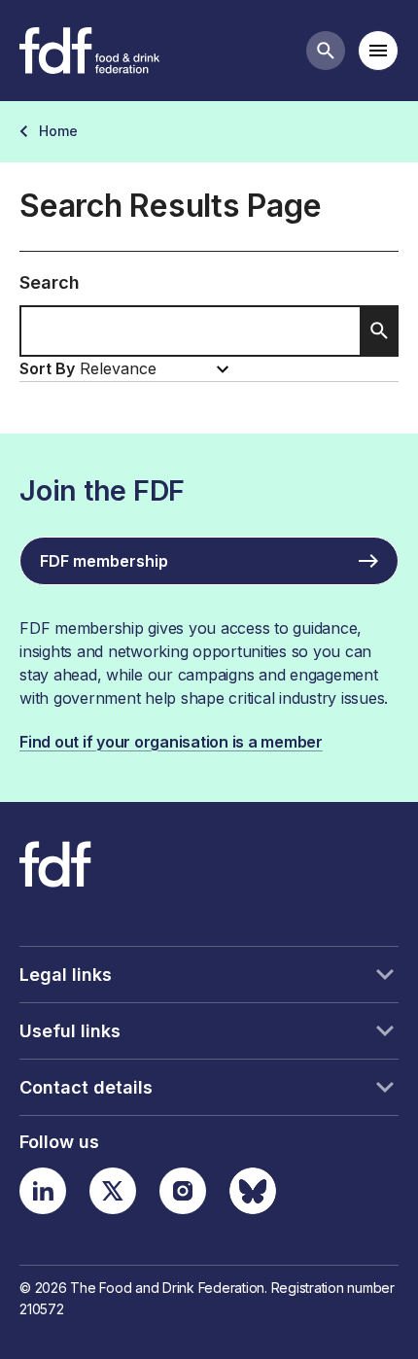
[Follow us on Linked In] (42, 1190)
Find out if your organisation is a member (171, 741)
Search (49, 282)
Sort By (47, 368)
